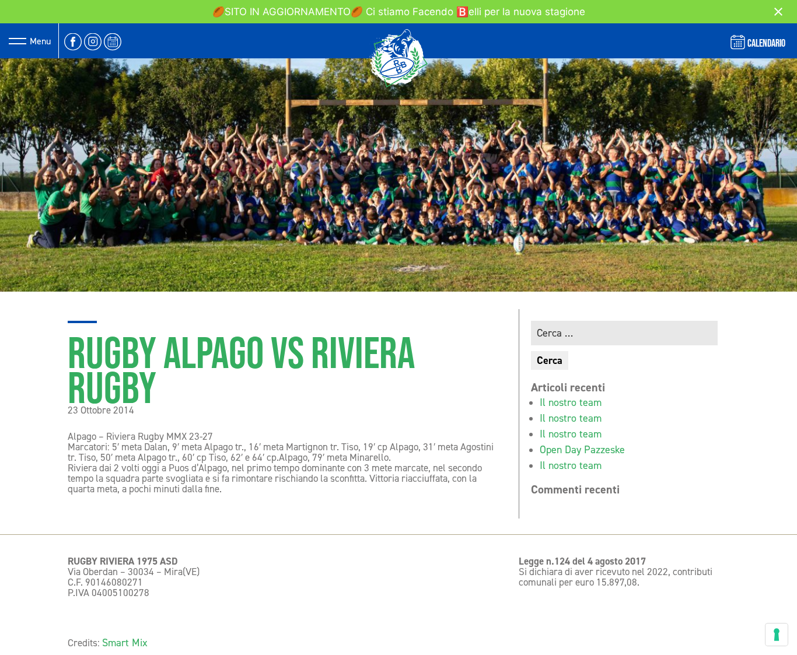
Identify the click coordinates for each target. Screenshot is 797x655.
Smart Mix (125, 643)
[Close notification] (778, 12)
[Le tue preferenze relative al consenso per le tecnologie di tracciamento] (776, 635)
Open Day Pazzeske (582, 450)
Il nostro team (571, 402)
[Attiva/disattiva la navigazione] (17, 40)
